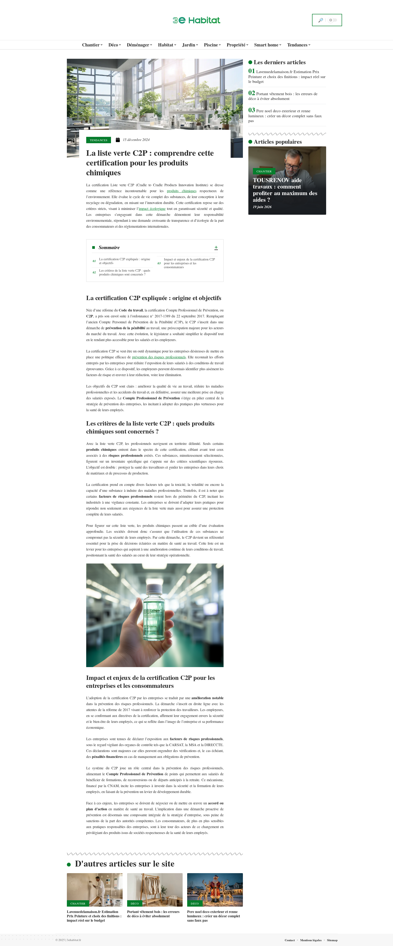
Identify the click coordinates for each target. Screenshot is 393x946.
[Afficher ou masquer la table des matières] (169, 247)
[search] (320, 20)
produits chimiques (181, 190)
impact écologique (152, 208)
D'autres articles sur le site (124, 863)
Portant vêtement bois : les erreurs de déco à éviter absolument (153, 913)
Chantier (78, 903)
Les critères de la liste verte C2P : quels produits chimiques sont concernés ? (124, 272)
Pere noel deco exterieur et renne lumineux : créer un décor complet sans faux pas (213, 916)
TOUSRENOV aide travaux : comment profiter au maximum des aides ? (285, 190)
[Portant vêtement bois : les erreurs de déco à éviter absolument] (155, 890)
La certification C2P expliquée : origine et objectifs (124, 261)
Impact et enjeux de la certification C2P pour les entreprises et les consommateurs (189, 263)
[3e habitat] (196, 20)
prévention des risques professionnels (159, 356)
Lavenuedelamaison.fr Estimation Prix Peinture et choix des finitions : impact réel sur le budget (94, 916)
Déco (135, 903)
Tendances (98, 140)
